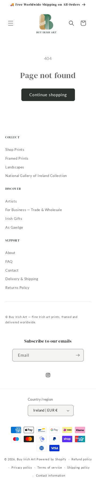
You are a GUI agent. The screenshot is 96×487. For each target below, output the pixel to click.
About (10, 253)
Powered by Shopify (51, 459)
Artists (11, 201)
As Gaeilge (14, 227)
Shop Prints (15, 149)
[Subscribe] (77, 355)
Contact (11, 270)
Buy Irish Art (26, 459)
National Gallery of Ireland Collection (36, 176)
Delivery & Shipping (21, 279)
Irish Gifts (13, 218)
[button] (11, 23)
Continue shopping (48, 94)
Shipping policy (78, 467)
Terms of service (49, 467)
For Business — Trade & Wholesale (33, 210)
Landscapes (14, 167)
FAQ (9, 261)
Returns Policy (17, 287)
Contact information (50, 475)
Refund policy (81, 459)
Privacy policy (21, 467)
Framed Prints (17, 158)
